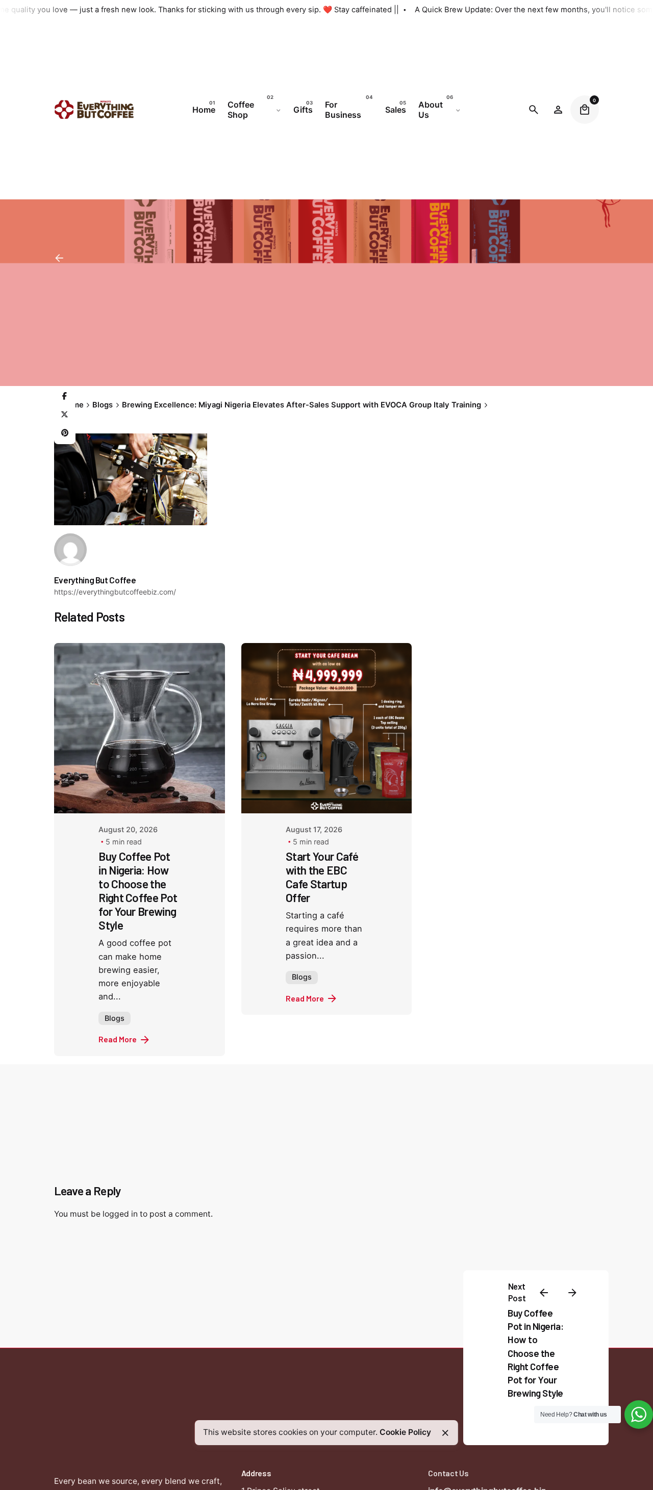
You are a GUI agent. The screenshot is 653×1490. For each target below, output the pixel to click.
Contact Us (448, 1473)
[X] (65, 415)
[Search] (533, 109)
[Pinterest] (65, 433)
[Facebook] (65, 397)
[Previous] (544, 1292)
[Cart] (584, 109)
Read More (117, 1039)
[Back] (59, 258)
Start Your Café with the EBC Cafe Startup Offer (322, 877)
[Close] (445, 1433)
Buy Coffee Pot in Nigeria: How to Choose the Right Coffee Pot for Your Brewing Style (535, 1353)
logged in (120, 1214)
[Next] (572, 1292)
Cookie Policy (405, 1432)
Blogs (114, 1018)
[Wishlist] (558, 109)
